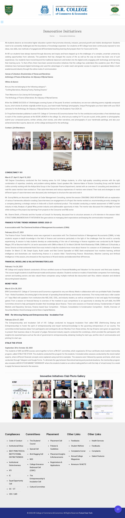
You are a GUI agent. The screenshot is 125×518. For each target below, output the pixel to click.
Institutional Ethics (16, 446)
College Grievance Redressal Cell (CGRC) (37, 467)
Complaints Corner (78, 451)
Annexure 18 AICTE (78, 464)
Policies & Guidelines (54, 447)
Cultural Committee (37, 487)
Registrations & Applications (56, 463)
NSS (31, 459)
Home (52, 36)
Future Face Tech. (86, 513)
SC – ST (12, 489)
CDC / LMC (13, 494)
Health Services (98, 441)
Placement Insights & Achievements (57, 455)
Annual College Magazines (77, 457)
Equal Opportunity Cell (16, 482)
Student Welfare (77, 446)
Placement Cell (56, 441)
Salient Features (98, 456)
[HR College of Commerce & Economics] (62, 9)
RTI (10, 470)
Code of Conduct (15, 441)
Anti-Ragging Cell (36, 454)
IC (10, 476)
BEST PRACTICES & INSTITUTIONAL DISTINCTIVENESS (16, 454)
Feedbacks (75, 441)
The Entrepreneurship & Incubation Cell (37, 479)
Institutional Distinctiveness (15, 463)
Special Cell (34, 449)
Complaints (96, 451)
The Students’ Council (35, 442)
